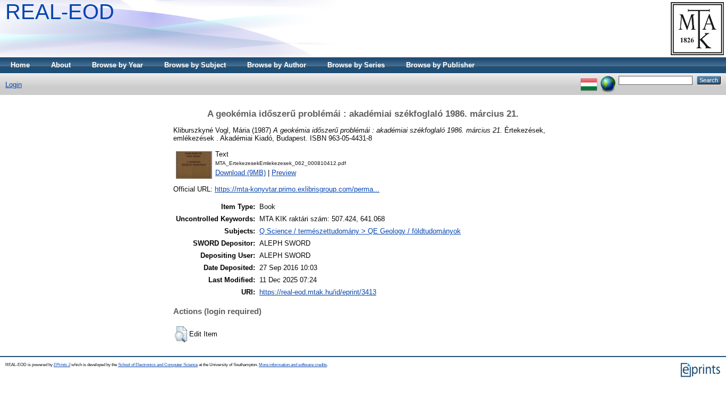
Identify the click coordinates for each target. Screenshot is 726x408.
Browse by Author (276, 65)
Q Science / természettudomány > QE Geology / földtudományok (360, 231)
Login (13, 85)
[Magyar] (588, 80)
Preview (284, 173)
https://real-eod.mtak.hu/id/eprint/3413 (317, 292)
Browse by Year (117, 65)
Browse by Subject (195, 65)
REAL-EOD (59, 11)
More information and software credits (293, 364)
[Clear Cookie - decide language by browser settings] (608, 80)
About (61, 65)
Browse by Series (356, 65)
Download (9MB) (240, 173)
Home (20, 65)
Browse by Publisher (440, 65)
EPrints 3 (62, 364)
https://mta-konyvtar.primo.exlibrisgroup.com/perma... (297, 189)
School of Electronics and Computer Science (158, 364)
